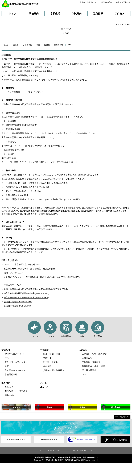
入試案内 (77, 13)
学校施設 (47, 366)
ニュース (126, 24)
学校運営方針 (11, 374)
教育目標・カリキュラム (16, 362)
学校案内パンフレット (15, 370)
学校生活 (55, 13)
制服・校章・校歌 (51, 354)
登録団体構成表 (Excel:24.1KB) (18, 302)
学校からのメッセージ (15, 354)
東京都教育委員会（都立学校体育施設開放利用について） (28, 137)
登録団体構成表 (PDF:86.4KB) (17, 306)
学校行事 (47, 358)
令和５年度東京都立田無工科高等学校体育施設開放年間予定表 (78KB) (36, 289)
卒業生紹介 (10, 395)
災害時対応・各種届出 (53, 370)
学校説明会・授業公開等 (93, 366)
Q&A (84, 374)
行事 (38, 45)
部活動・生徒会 (50, 362)
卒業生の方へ (106, 2)
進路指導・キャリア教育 (16, 391)
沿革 (7, 366)
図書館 (47, 45)
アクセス (120, 13)
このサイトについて (53, 450)
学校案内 (34, 13)
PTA (69, 45)
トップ (12, 13)
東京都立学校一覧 (123, 2)
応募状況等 (87, 358)
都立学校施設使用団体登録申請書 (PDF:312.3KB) (26, 293)
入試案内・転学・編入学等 (94, 354)
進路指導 (98, 13)
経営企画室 (58, 45)
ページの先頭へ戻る (122, 417)
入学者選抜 (27, 45)
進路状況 (9, 387)
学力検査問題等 (89, 370)
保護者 (16, 45)
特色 (7, 358)
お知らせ (5, 45)
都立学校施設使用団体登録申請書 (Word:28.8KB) (26, 297)
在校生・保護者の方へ (89, 2)
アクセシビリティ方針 (78, 450)
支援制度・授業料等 (91, 362)
